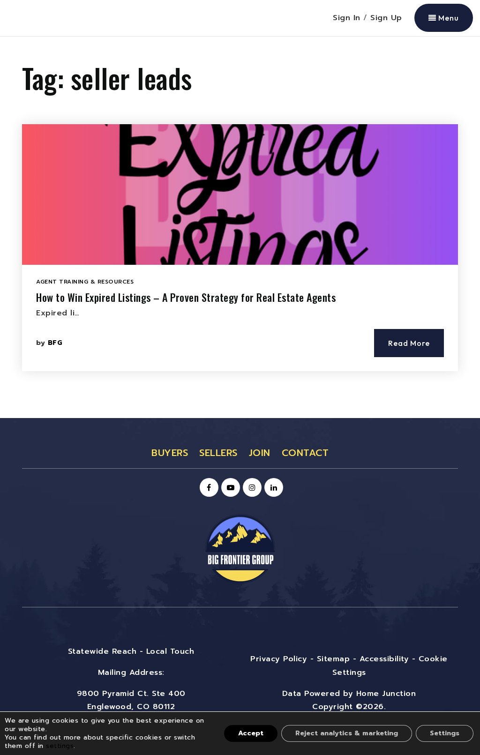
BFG (55, 343)
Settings (444, 733)
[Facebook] (207, 487)
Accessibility (384, 659)
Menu (447, 17)
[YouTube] (229, 487)
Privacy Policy (278, 659)
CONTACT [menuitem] (305, 453)
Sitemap (333, 659)
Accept (250, 733)
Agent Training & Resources (85, 281)
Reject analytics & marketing (346, 733)
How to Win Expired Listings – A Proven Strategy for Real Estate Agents (186, 297)
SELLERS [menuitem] (218, 453)
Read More (409, 343)
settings (60, 746)
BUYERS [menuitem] (169, 453)
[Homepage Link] (240, 548)
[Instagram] (251, 487)
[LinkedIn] (272, 487)
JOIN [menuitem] (259, 453)
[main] (240, 227)
